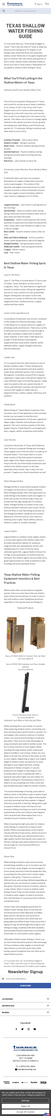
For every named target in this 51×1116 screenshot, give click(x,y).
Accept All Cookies (26, 1111)
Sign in (39, 4)
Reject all (25, 1106)
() (48, 4)
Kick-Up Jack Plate (33, 720)
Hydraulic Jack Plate (13, 720)
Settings (25, 1100)
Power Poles (16, 892)
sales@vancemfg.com (27, 1069)
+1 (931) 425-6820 (26, 1066)
